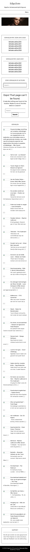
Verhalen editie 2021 (15, 63)
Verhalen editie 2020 (15, 50)
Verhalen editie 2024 (15, 69)
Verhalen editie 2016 (15, 41)
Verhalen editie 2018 (15, 46)
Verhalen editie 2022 (15, 65)
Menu (26, 12)
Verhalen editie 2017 (15, 44)
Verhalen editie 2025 (15, 71)
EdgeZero (15, 3)
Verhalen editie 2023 (15, 67)
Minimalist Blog (24, 548)
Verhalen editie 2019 (15, 48)
